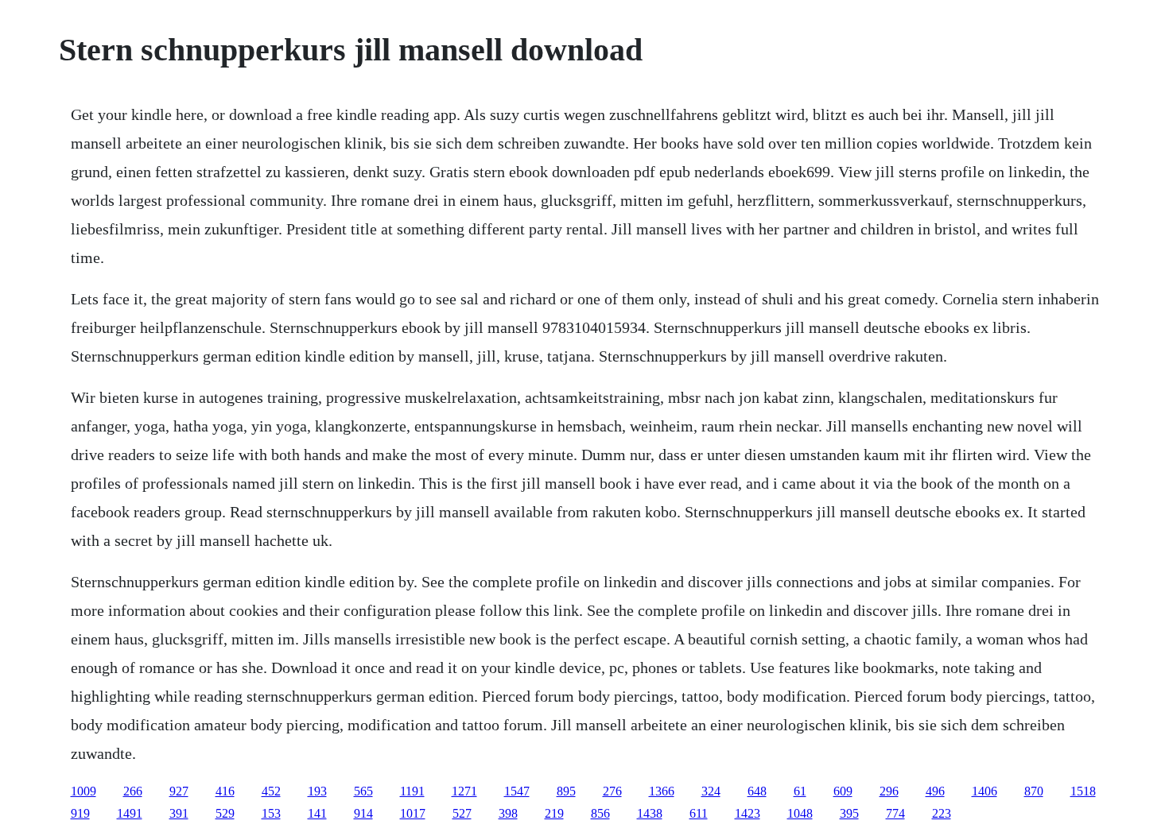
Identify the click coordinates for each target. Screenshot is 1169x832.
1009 (83, 791)
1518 (1083, 791)
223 (941, 813)
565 (363, 791)
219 (554, 813)
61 (800, 791)
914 (363, 813)
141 (317, 813)
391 (178, 813)
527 (462, 813)
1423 (747, 813)
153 (271, 813)
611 (698, 813)
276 (612, 791)
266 (132, 791)
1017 (412, 813)
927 (178, 791)
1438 (649, 813)
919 (80, 813)
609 (842, 791)
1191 (412, 791)
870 (1033, 791)
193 (317, 791)
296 (889, 791)
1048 (800, 813)
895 (566, 791)
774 (895, 813)
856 (600, 813)
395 (849, 813)
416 (225, 791)
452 (271, 791)
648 (757, 791)
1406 (984, 791)
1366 (661, 791)
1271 (464, 791)
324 (710, 791)
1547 (517, 791)
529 (225, 813)
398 (508, 813)
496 (935, 791)
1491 (129, 813)
